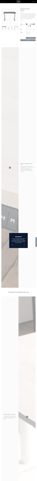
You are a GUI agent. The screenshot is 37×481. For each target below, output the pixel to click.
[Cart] (35, 2)
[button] (4, 2)
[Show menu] (2, 2)
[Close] (26, 234)
